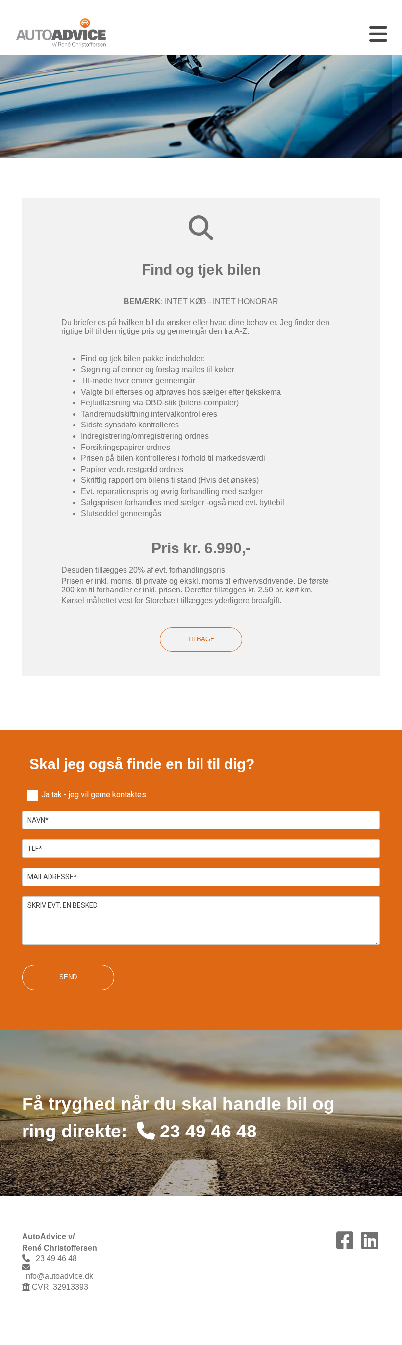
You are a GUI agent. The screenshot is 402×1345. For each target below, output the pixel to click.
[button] (265, 34)
